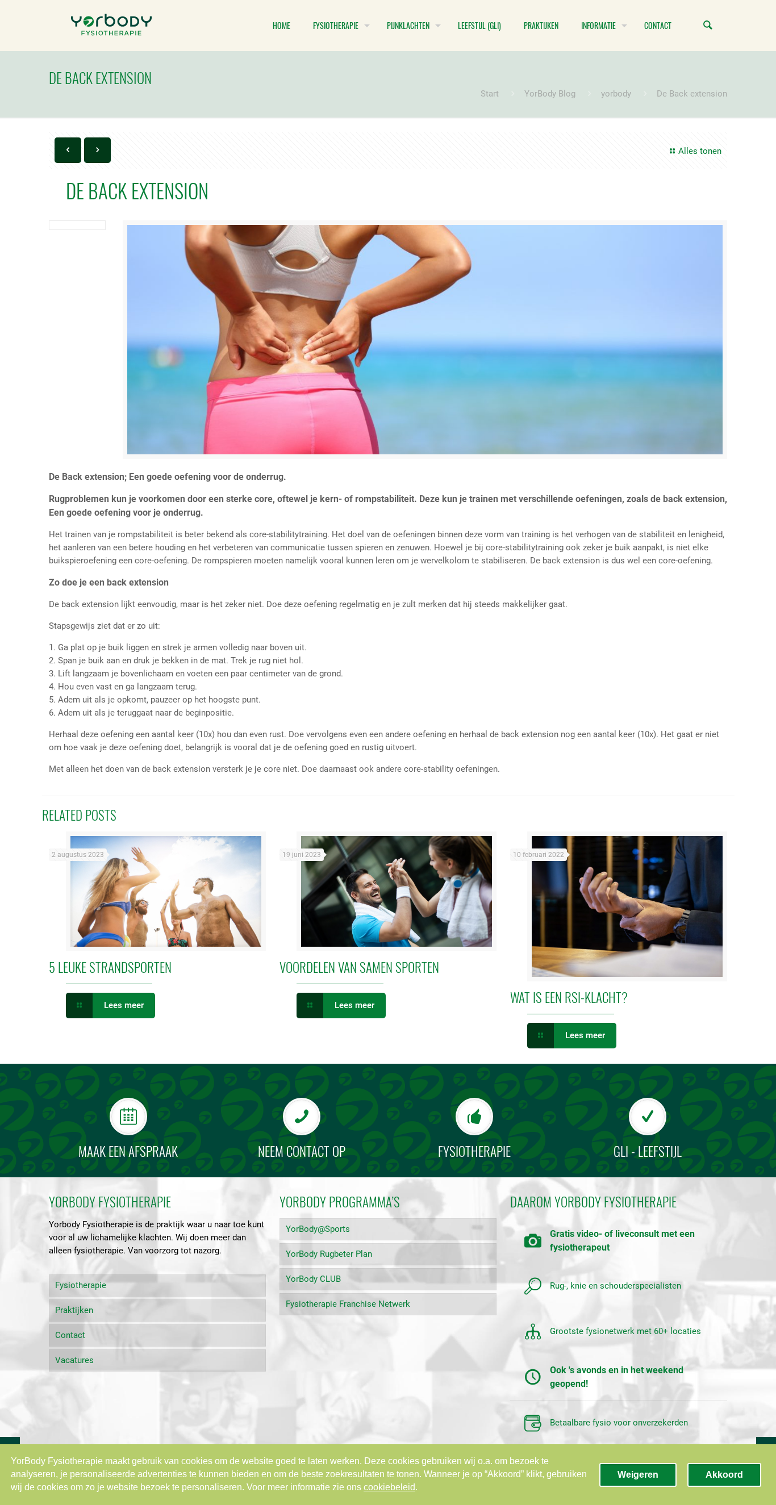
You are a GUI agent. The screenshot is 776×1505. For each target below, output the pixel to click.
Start (490, 94)
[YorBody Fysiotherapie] (111, 25)
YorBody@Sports (318, 1229)
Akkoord (724, 1474)
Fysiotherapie (80, 1285)
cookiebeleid (389, 1487)
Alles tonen (699, 151)
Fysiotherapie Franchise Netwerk (348, 1304)
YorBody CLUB (313, 1279)
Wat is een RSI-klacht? (569, 997)
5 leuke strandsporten (110, 967)
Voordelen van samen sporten (359, 967)
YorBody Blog (549, 94)
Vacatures (74, 1360)
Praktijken (74, 1310)
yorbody (616, 94)
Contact (70, 1335)
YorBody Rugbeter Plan (329, 1254)
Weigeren (638, 1474)
